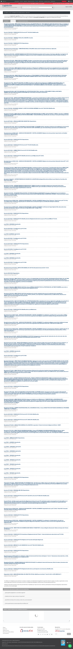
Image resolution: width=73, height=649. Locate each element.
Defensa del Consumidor (18, 645)
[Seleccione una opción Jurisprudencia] (26, 7)
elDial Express (41, 1)
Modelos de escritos (31, 1)
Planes (4, 627)
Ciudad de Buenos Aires (23, 21)
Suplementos (53, 1)
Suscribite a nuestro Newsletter (62, 629)
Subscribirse (41, 645)
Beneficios (5, 628)
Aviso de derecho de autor (11, 645)
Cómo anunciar (37, 645)
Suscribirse (64, 1)
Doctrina (21, 1)
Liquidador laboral (47, 1)
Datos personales (32, 645)
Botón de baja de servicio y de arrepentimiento (49, 645)
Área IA (36, 1)
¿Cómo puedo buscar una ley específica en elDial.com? (16, 603)
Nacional (13, 21)
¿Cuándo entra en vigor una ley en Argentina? (15, 596)
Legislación (25, 1)
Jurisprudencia (16, 1)
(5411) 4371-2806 (41, 629)
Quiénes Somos (6, 630)
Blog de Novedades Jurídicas (8, 631)
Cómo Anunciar (6, 633)
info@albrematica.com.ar (42, 630)
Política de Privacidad (5, 645)
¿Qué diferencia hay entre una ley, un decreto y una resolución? (18, 599)
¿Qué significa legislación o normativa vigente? (15, 592)
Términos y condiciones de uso (26, 645)
